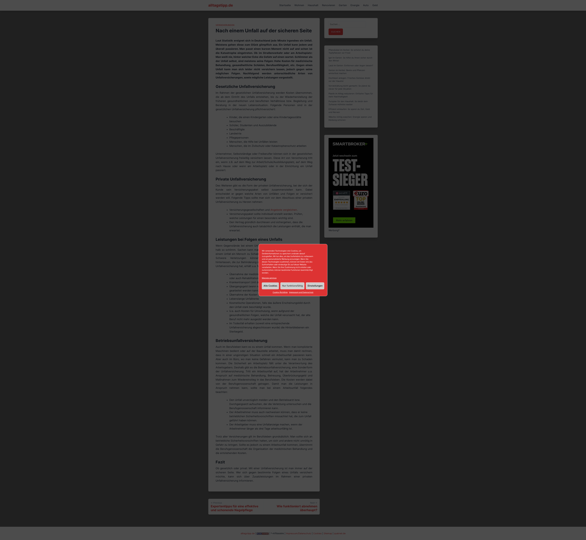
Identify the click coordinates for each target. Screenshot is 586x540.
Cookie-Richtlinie (280, 292)
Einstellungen (315, 285)
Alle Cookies (270, 285)
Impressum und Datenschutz (301, 292)
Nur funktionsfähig (292, 285)
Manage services (269, 278)
